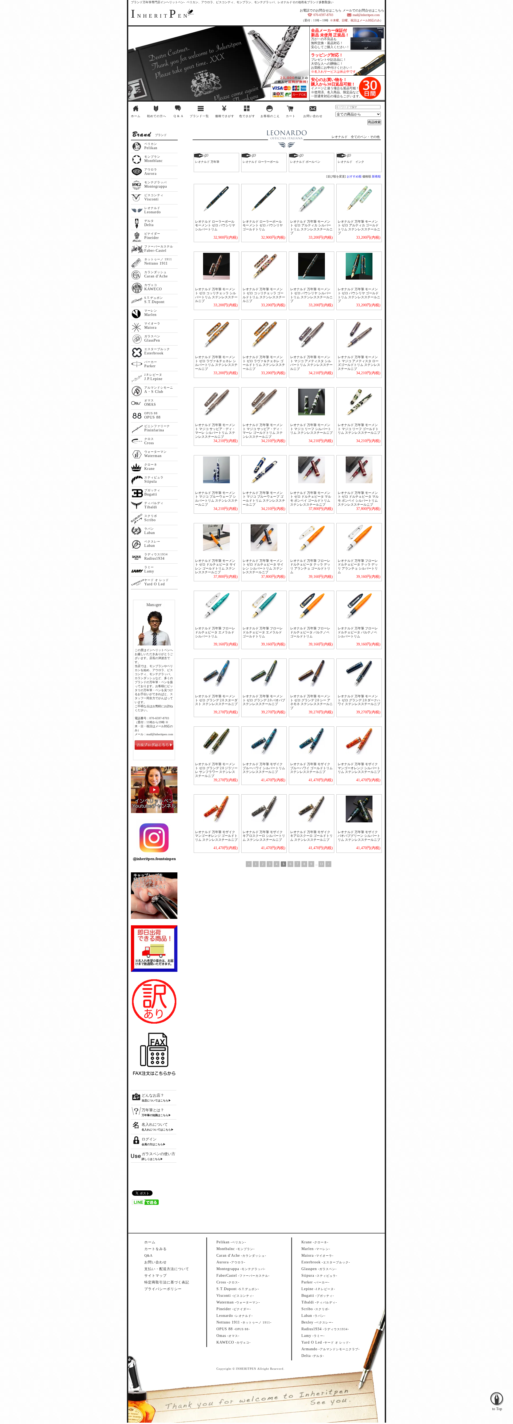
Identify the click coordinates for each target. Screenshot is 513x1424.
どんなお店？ (153, 1095)
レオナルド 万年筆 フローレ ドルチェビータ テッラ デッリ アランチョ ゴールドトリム (310, 566)
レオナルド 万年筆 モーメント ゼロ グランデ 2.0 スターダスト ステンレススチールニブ (216, 700)
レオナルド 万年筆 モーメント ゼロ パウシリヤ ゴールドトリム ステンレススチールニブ (359, 295)
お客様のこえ (270, 116)
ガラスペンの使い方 (158, 1154)
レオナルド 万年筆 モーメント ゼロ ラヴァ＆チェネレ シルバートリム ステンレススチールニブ (216, 363)
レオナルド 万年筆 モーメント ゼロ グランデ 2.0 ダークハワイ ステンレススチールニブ (359, 700)
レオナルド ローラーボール (261, 161)
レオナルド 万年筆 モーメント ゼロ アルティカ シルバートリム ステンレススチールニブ (311, 227)
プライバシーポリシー (163, 1289)
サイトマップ (155, 1276)
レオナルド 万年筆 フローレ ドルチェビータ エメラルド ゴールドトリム (263, 632)
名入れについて (155, 1125)
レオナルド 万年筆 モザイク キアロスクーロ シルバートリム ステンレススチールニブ (264, 836)
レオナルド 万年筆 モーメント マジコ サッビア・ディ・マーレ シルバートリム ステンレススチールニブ (215, 431)
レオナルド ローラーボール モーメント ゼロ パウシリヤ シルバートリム (215, 225)
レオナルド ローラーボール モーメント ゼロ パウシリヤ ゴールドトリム (263, 225)
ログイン (149, 1139)
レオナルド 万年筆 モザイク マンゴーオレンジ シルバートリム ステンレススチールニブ (359, 768)
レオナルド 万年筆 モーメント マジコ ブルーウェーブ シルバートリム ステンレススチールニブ (216, 498)
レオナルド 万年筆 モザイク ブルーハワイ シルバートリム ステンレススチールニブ (264, 768)
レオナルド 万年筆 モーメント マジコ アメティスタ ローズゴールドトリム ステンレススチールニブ (359, 363)
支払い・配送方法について (166, 1269)
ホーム (136, 116)
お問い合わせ (312, 116)
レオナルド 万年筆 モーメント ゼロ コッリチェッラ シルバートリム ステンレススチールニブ (216, 295)
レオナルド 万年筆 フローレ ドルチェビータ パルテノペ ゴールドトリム (310, 632)
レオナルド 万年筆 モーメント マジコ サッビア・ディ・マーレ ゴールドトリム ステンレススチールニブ (263, 431)
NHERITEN (160, 16)
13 (321, 864)
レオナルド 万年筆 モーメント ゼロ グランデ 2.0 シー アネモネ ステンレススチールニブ (311, 702)
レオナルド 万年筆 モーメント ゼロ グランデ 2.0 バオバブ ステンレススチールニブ (264, 700)
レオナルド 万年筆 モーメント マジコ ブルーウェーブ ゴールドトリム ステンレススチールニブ (264, 498)
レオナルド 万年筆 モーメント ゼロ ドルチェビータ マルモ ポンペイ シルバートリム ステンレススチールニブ (358, 498)
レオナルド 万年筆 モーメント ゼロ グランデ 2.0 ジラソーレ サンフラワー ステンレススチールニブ (216, 770)
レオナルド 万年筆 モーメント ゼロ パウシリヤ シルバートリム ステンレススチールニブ (311, 295)
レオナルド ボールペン (305, 161)
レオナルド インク (351, 161)
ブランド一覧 (199, 116)
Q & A (178, 116)
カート (291, 116)
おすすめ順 (354, 176)
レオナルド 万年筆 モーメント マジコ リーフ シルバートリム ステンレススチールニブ (311, 429)
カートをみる (155, 1249)
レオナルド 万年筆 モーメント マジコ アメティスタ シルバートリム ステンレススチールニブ (311, 363)
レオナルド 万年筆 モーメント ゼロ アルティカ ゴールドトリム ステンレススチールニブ (359, 227)
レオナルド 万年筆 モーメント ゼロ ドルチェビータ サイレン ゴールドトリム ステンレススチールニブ (215, 566)
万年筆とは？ (153, 1110)
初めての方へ (156, 116)
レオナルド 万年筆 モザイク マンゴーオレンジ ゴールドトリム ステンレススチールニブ (216, 836)
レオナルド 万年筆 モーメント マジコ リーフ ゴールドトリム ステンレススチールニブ (359, 429)
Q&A (148, 1255)
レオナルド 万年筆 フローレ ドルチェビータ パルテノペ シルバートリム (358, 632)
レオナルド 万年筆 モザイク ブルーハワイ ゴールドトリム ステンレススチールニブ (311, 768)
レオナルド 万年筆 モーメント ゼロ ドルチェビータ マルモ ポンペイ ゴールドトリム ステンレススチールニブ (310, 498)
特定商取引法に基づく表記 (166, 1282)
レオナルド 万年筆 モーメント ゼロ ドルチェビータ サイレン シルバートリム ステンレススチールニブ (263, 566)
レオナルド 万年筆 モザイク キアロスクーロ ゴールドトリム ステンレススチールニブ (311, 836)
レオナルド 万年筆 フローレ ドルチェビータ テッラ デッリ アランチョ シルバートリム (358, 566)
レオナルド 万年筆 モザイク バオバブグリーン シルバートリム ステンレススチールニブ (359, 836)
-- (231, 1242)
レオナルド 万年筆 (207, 161)
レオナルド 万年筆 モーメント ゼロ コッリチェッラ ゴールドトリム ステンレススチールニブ (264, 295)
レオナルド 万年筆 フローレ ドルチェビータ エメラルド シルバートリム (215, 632)
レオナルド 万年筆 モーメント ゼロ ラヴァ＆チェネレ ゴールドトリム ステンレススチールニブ (264, 363)
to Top (497, 1387)
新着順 (376, 176)
